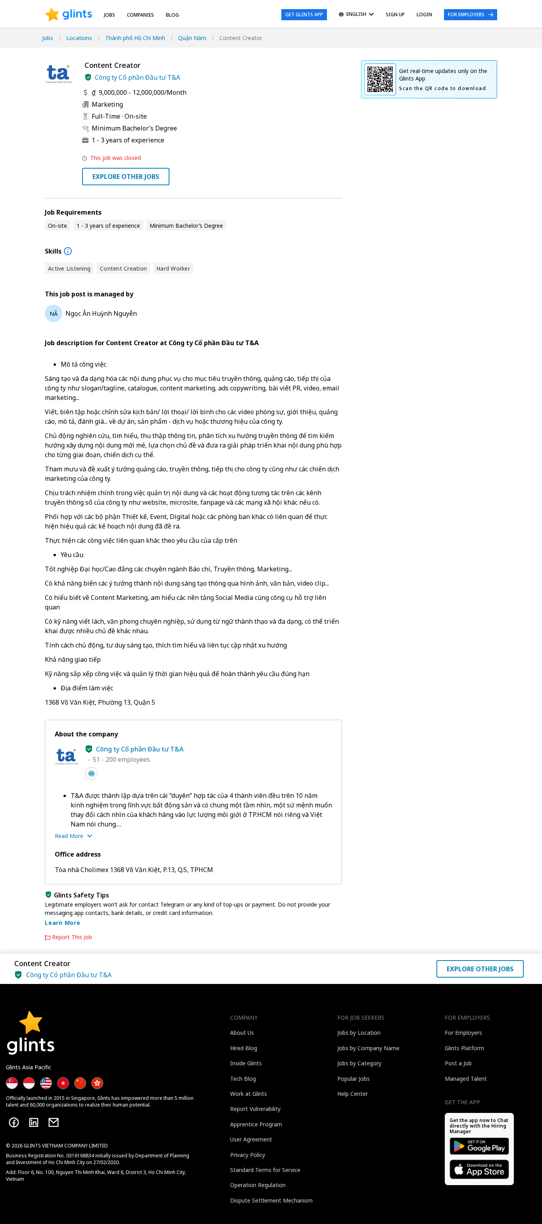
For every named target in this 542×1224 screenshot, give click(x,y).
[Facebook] (14, 1122)
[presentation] (68, 15)
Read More (69, 836)
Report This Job (72, 937)
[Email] (54, 1122)
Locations (79, 38)
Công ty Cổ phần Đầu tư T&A (137, 77)
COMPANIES (140, 15)
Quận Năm (192, 38)
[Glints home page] (68, 15)
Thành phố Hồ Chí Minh (135, 38)
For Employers (466, 14)
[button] (88, 77)
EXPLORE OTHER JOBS (125, 176)
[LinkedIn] (34, 1122)
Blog (172, 15)
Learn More (63, 922)
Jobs (109, 15)
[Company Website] (91, 773)
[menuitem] (356, 15)
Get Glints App (304, 14)
